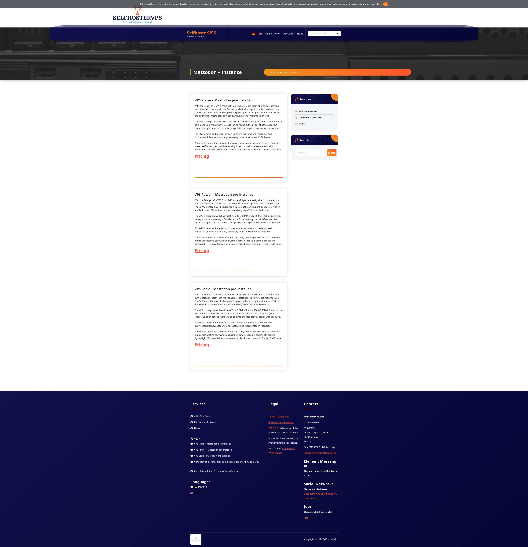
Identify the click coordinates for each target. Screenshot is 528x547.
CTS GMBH (274, 428)
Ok (385, 4)
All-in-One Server (308, 111)
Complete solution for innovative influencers (217, 471)
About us (288, 33)
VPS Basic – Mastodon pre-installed (223, 289)
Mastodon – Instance (310, 117)
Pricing (299, 33)
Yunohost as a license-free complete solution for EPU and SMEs (224, 463)
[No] (524, 4)
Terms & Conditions (278, 416)
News (277, 33)
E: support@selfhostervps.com (320, 452)
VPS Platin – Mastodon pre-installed (224, 100)
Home (268, 33)
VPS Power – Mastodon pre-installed (224, 194)
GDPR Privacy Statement (281, 422)
